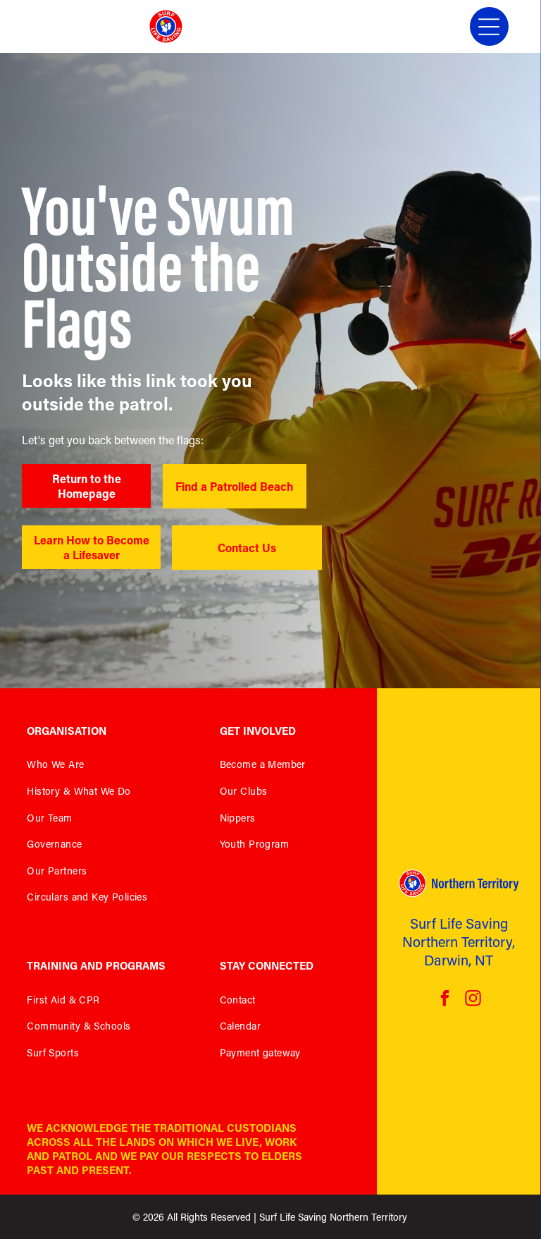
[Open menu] (488, 26)
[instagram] (473, 1000)
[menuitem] (106, 768)
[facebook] (445, 1000)
